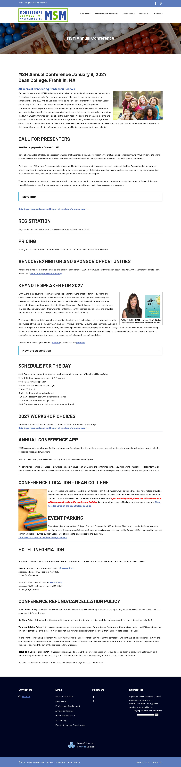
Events (157, 13)
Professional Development (67, 706)
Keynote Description (36, 350)
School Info (128, 13)
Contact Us (157, 762)
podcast (80, 342)
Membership (61, 701)
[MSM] (43, 15)
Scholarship (60, 720)
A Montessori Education (106, 13)
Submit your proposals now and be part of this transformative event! (52, 209)
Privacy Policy (142, 762)
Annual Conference (64, 710)
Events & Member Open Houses (70, 725)
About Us (84, 13)
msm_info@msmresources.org (46, 273)
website (56, 342)
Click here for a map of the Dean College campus (42, 537)
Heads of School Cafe (65, 715)
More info (29, 196)
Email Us (26, 696)
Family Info (143, 13)
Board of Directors (64, 696)
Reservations (67, 568)
